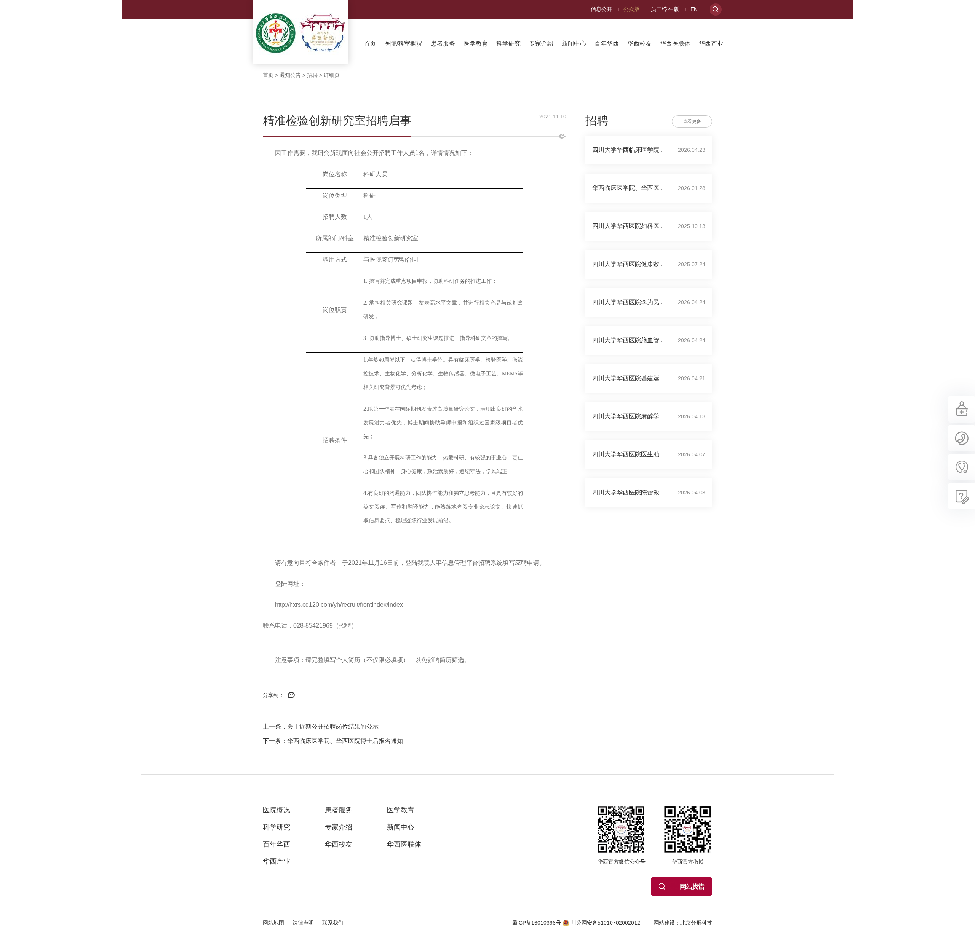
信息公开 (601, 9)
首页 (370, 43)
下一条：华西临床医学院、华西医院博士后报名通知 (333, 741)
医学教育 (476, 43)
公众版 (631, 9)
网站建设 (664, 923)
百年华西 (607, 43)
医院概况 (276, 810)
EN (694, 9)
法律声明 (303, 923)
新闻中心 (574, 43)
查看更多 (692, 121)
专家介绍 (541, 43)
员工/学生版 (665, 9)
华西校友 (639, 43)
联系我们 (333, 923)
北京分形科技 (696, 923)
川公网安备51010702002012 (605, 923)
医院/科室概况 (403, 43)
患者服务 (443, 43)
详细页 (332, 75)
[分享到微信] (291, 695)
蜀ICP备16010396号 (536, 923)
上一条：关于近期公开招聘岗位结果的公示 (321, 726)
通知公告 (290, 75)
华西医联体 (675, 43)
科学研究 (508, 43)
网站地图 (273, 923)
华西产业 (711, 43)
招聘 (312, 75)
